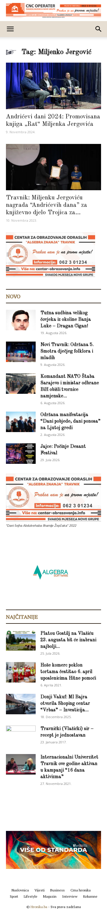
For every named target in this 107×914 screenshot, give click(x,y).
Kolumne (90, 896)
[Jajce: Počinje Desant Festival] (21, 453)
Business (57, 890)
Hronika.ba (39, 907)
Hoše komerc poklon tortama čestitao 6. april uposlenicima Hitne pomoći (68, 672)
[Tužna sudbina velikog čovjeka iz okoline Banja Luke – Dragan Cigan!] (21, 320)
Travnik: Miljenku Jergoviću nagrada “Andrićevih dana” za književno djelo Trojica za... (46, 205)
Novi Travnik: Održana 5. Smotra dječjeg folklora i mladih (67, 351)
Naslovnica (20, 890)
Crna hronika (80, 890)
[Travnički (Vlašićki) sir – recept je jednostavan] (21, 735)
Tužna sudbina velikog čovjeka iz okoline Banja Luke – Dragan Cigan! (65, 320)
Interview (70, 896)
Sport (14, 896)
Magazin (49, 896)
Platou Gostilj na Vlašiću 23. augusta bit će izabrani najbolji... (68, 640)
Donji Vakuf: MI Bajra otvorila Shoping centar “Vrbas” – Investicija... (65, 704)
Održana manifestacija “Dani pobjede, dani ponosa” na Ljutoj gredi (70, 421)
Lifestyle (30, 896)
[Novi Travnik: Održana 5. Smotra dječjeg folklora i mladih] (21, 352)
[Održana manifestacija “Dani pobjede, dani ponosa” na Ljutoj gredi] (21, 422)
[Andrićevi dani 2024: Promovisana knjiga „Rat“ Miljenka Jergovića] (53, 86)
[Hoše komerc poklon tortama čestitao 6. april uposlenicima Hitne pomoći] (21, 672)
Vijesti (39, 890)
